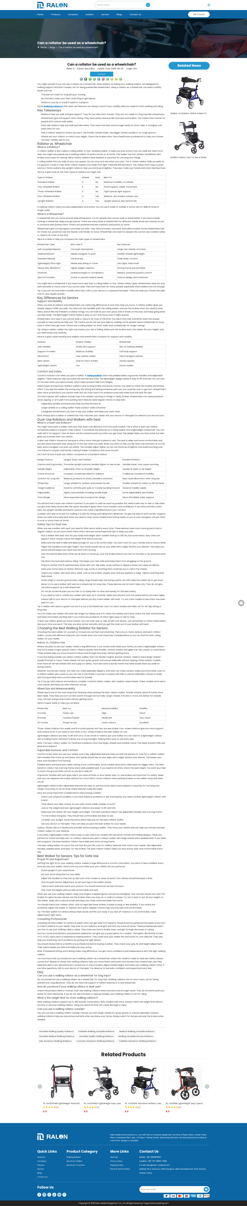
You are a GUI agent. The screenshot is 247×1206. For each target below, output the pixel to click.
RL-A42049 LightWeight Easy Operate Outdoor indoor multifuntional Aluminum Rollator (62, 1103)
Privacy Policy (116, 1161)
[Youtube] (54, 1195)
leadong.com (163, 1203)
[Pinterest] (64, 1195)
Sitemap (114, 1157)
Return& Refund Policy (120, 1169)
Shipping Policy (116, 1165)
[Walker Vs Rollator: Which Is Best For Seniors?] (189, 92)
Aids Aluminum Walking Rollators (55, 1041)
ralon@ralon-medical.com (158, 1165)
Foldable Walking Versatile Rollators (96, 1031)
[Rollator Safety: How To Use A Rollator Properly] (189, 136)
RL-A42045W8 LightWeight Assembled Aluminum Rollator (144, 1103)
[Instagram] (59, 1195)
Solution (41, 1165)
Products (41, 1157)
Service (40, 1169)
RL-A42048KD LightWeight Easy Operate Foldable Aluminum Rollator (185, 1103)
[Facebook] (39, 1195)
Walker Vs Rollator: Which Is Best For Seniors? (189, 113)
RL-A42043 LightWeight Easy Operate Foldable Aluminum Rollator (103, 1103)
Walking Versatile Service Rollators (135, 1036)
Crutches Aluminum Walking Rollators (95, 1041)
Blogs (39, 1173)
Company (41, 1161)
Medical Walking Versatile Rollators (137, 1031)
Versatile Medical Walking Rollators (56, 1036)
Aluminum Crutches (76, 1165)
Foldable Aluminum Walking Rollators (137, 1041)
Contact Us (42, 1177)
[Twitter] (49, 1195)
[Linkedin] (44, 1195)
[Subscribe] (206, 1189)
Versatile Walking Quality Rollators (56, 1031)
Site (135, 68)
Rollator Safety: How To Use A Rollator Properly (189, 157)
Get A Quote (199, 14)
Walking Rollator (74, 1157)
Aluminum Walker (74, 1161)
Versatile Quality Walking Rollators (96, 1036)
